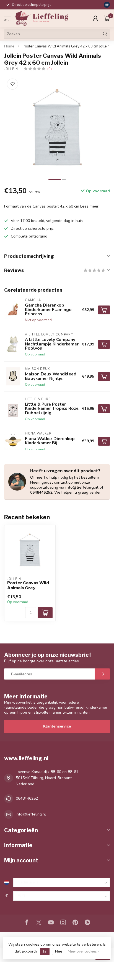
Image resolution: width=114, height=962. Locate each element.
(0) (49, 68)
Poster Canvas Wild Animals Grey (28, 585)
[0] (107, 18)
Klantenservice (57, 726)
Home (9, 46)
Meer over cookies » (83, 951)
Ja (44, 951)
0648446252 (41, 492)
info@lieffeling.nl (82, 487)
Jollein (11, 68)
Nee (58, 951)
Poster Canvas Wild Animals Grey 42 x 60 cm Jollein (66, 46)
